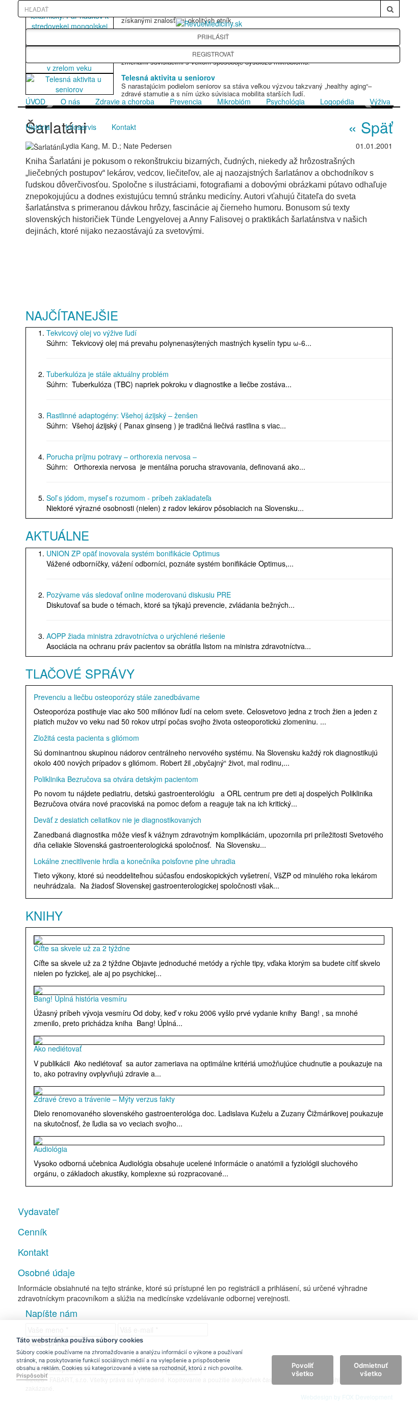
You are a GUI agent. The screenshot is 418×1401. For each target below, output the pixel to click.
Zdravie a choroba (124, 101)
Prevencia (186, 101)
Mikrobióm (234, 101)
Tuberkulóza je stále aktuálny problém (107, 374)
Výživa (380, 101)
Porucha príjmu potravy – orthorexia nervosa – (121, 456)
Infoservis (80, 127)
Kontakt (124, 127)
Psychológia (285, 101)
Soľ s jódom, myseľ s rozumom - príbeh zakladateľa (129, 498)
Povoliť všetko (303, 1369)
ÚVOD (35, 101)
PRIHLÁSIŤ (213, 36)
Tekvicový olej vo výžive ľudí (91, 333)
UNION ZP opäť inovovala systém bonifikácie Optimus (133, 553)
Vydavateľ (38, 1211)
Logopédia (337, 101)
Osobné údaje (46, 1272)
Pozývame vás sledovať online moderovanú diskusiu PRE (138, 594)
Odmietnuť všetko (371, 1369)
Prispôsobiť (31, 1376)
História (37, 127)
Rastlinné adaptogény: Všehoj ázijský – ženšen (122, 415)
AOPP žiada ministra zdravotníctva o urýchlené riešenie (135, 636)
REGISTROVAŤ (213, 53)
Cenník (32, 1231)
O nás (70, 101)
